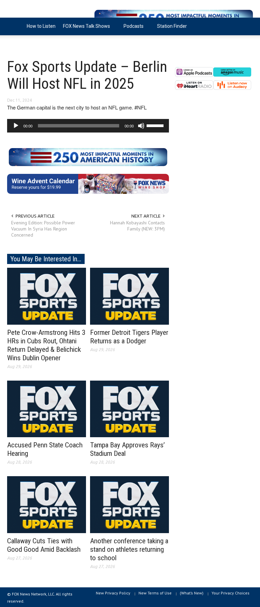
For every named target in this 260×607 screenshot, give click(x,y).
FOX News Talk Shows (84, 29)
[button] (246, 26)
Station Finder (172, 26)
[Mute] (141, 125)
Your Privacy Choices (231, 592)
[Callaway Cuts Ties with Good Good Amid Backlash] (46, 504)
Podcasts (132, 29)
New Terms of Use (155, 592)
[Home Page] (15, 26)
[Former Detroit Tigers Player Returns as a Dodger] (129, 295)
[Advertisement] (214, 156)
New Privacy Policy (113, 592)
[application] (88, 126)
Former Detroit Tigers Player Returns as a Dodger (129, 336)
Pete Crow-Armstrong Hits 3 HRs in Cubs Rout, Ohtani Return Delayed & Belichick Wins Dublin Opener (46, 345)
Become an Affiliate (32, 43)
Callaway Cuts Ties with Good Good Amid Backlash (44, 545)
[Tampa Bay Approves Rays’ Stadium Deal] (129, 408)
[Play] (16, 125)
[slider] (156, 125)
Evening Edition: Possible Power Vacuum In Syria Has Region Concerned (43, 229)
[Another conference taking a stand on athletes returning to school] (129, 504)
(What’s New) (191, 592)
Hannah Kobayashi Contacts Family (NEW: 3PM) (137, 226)
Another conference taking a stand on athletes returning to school (129, 549)
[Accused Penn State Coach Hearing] (46, 408)
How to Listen (41, 26)
